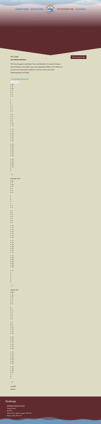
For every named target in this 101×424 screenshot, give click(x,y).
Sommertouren (22, 9)
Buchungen (80, 9)
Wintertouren (37, 9)
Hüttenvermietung (65, 9)
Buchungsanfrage (78, 57)
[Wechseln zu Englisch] (88, 2)
